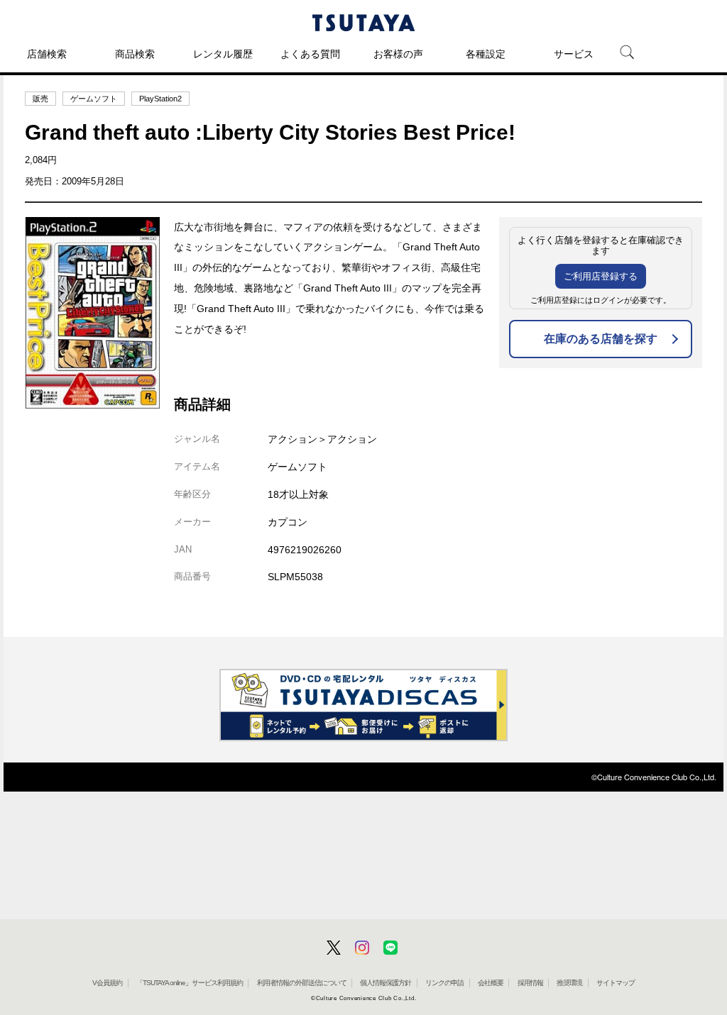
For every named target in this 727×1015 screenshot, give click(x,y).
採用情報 (530, 983)
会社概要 (490, 983)
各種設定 (485, 54)
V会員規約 (107, 983)
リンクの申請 (444, 983)
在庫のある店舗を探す (600, 339)
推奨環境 (569, 983)
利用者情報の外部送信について (301, 983)
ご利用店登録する (601, 276)
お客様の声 (398, 54)
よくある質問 (310, 54)
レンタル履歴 (223, 54)
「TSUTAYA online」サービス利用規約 (189, 983)
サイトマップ (615, 983)
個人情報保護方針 (385, 983)
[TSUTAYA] (363, 22)
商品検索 (135, 54)
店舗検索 (47, 54)
